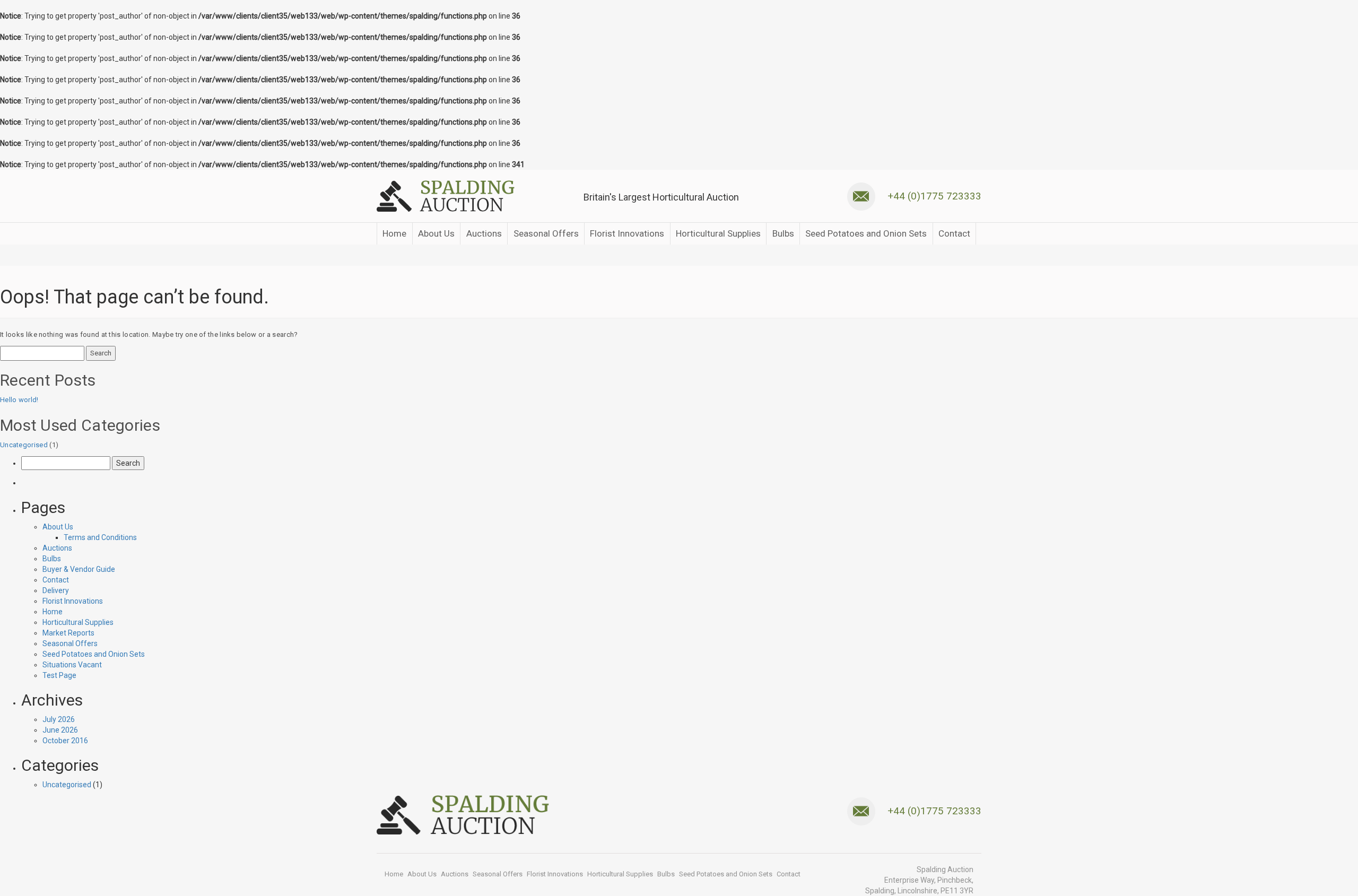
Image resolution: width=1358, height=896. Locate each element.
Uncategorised (24, 445)
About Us (436, 233)
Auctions (484, 233)
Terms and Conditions (100, 537)
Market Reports (68, 633)
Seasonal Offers (546, 233)
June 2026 (60, 730)
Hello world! (19, 400)
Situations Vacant (72, 664)
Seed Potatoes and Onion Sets (866, 233)
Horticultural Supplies (718, 233)
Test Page (59, 675)
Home (394, 233)
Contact (954, 233)
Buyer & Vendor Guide (78, 569)
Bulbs (783, 233)
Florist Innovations (627, 233)
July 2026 (58, 719)
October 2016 (65, 740)
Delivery (55, 590)
